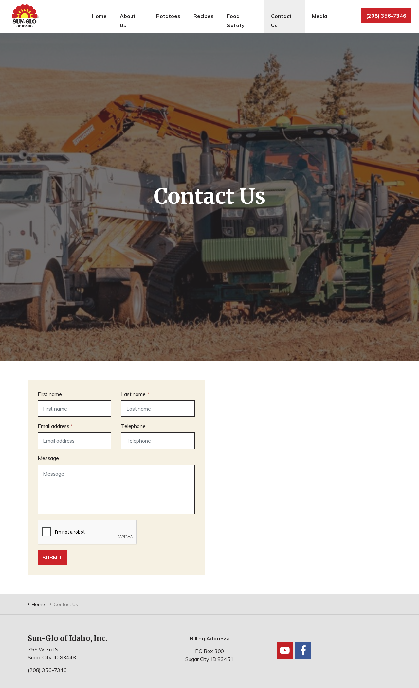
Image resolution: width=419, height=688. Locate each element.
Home (99, 16)
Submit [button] (52, 557)
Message (48, 458)
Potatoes (168, 16)
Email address (55, 426)
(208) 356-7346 (386, 15)
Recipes (203, 16)
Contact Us (281, 20)
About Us (128, 20)
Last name (135, 394)
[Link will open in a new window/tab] (285, 650)
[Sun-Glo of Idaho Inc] (25, 16)
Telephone (133, 426)
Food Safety (236, 20)
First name (51, 394)
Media (319, 16)
